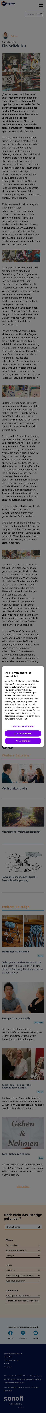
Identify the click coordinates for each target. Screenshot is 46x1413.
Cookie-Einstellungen (23, 726)
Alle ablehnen (23, 740)
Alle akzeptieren (23, 733)
